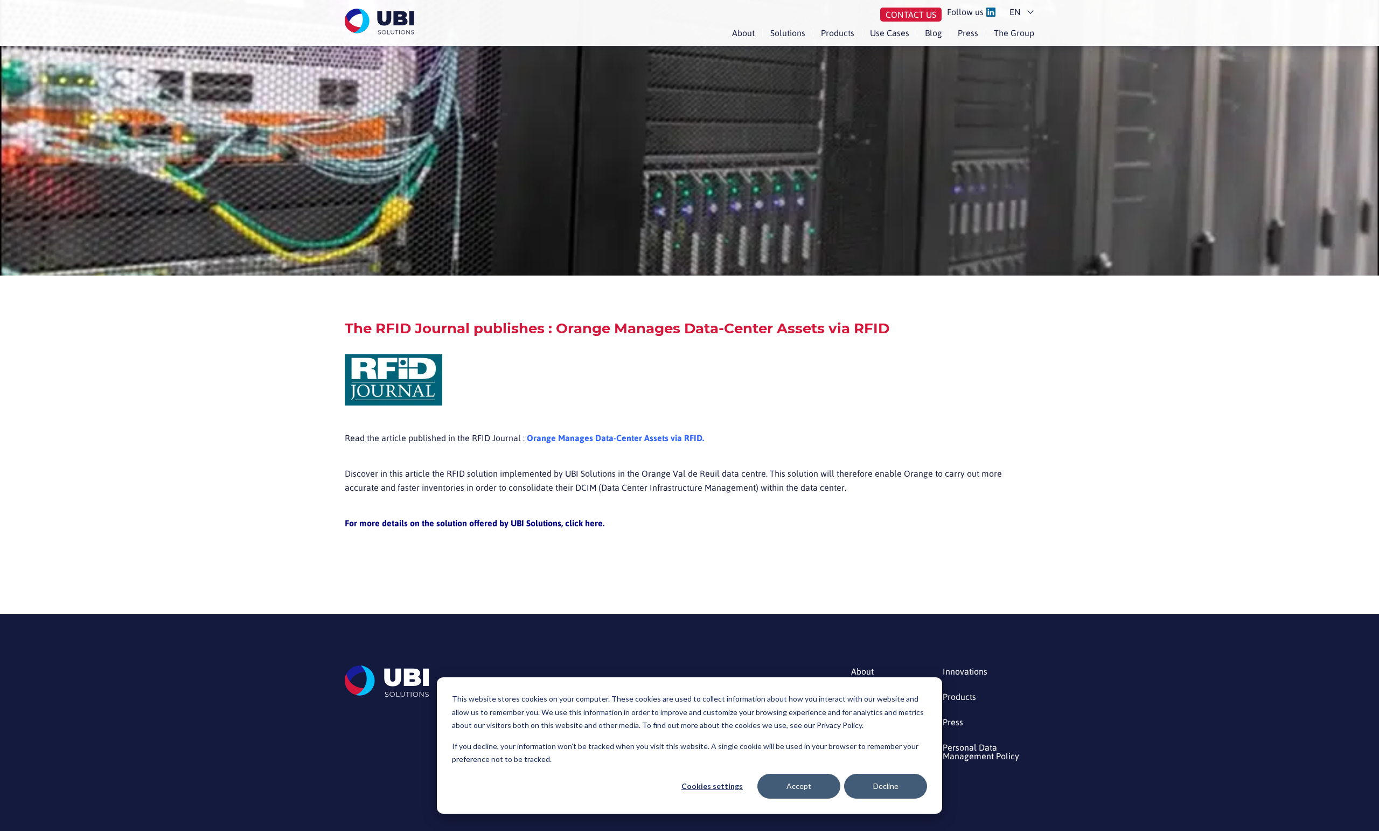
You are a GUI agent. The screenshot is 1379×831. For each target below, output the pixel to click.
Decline (886, 786)
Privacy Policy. (840, 725)
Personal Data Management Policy (981, 752)
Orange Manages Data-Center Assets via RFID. (615, 438)
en (1015, 12)
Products (837, 33)
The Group (1014, 33)
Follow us (965, 12)
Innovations (965, 671)
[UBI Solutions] (381, 21)
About (743, 33)
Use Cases (889, 33)
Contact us (911, 14)
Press (968, 33)
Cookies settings (712, 786)
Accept (798, 786)
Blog (933, 33)
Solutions (787, 33)
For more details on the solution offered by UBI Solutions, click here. (474, 523)
